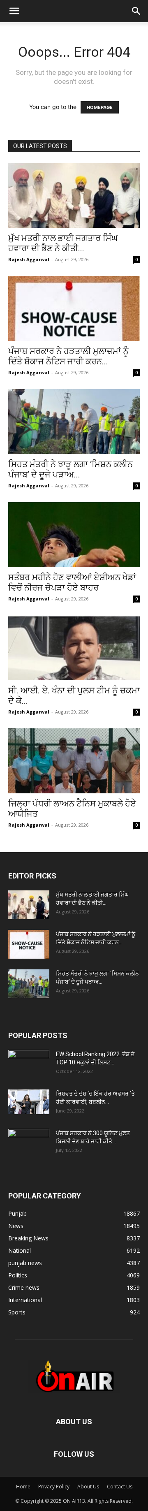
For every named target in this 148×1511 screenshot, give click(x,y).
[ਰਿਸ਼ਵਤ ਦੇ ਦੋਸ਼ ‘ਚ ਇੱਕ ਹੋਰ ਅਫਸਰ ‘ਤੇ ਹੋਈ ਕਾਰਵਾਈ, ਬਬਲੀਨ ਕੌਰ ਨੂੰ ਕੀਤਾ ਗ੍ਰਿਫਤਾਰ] (28, 1101)
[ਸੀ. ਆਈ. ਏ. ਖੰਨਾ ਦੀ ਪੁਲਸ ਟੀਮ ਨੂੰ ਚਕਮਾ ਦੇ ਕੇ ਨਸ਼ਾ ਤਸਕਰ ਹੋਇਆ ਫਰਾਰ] (74, 647)
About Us (88, 1486)
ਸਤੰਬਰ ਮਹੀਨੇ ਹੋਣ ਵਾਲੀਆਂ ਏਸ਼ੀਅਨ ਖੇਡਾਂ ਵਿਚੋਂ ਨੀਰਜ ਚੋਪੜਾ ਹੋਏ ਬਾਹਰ (72, 582)
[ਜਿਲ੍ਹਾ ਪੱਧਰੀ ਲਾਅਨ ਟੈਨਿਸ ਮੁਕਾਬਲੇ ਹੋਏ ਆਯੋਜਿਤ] (74, 760)
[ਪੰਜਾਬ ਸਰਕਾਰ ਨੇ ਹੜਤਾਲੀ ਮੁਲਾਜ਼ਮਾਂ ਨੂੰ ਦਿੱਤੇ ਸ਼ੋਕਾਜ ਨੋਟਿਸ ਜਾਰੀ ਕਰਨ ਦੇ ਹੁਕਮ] (74, 308)
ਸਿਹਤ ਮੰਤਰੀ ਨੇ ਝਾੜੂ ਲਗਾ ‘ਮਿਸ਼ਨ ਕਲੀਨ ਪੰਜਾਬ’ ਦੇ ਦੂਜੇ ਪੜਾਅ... (70, 469)
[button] (14, 11)
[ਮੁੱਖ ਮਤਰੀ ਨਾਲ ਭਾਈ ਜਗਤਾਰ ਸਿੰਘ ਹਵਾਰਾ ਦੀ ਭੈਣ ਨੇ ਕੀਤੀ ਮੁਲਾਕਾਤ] (74, 195)
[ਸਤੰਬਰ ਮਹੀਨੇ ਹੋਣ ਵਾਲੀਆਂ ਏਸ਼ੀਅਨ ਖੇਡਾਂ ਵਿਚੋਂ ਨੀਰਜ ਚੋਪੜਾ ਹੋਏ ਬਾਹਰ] (74, 534)
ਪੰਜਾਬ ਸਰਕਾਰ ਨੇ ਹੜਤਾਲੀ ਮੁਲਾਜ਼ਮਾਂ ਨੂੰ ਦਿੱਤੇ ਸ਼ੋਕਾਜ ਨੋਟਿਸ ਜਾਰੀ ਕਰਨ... (68, 356)
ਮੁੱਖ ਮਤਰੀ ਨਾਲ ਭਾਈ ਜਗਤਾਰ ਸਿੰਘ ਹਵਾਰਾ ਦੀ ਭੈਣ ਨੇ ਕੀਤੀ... (63, 243)
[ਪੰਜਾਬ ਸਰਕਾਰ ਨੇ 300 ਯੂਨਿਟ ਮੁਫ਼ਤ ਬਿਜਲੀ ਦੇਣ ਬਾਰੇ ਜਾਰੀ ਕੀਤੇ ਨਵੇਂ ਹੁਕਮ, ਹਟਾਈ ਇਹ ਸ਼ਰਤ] (28, 1141)
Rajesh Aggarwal (28, 259)
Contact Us (119, 1486)
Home (23, 1486)
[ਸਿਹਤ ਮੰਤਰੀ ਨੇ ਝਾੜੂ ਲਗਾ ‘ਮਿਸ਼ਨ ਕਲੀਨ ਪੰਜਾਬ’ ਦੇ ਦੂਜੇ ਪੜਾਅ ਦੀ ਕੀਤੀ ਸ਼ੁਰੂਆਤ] (74, 421)
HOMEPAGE (100, 107)
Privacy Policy (53, 1486)
